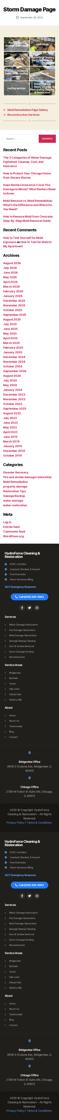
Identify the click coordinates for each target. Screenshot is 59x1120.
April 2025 (10, 338)
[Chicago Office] (30, 778)
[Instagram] (37, 608)
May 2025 (10, 333)
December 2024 (14, 357)
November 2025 (14, 305)
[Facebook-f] (22, 608)
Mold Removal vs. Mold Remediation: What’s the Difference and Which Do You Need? (28, 205)
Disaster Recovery (15, 472)
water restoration (15, 505)
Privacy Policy (15, 822)
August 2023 (12, 413)
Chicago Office (29, 787)
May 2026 (10, 277)
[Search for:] (19, 139)
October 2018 (12, 455)
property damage (15, 486)
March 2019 (11, 441)
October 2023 (12, 404)
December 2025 (14, 300)
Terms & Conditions (39, 822)
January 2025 (12, 352)
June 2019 (10, 436)
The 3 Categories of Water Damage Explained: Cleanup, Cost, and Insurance (27, 162)
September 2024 (14, 371)
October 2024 (12, 366)
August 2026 (12, 263)
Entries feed (11, 526)
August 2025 (12, 319)
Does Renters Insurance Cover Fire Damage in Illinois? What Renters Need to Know (29, 189)
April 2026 (10, 282)
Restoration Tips (14, 491)
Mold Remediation (15, 481)
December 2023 (14, 394)
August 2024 (12, 375)
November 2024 (14, 361)
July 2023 (10, 418)
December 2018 (14, 450)
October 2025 (12, 310)
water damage (13, 500)
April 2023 (10, 432)
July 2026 (10, 267)
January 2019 (12, 446)
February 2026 (13, 291)
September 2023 (14, 408)
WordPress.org (13, 536)
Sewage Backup (14, 496)
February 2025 (13, 347)
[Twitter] (30, 608)
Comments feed (14, 531)
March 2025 (11, 343)
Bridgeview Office (29, 761)
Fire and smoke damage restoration (27, 477)
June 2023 (10, 422)
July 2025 (10, 324)
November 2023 (14, 399)
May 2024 (10, 385)
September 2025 (14, 314)
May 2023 (10, 427)
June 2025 (10, 328)
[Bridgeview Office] (30, 753)
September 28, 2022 (31, 17)
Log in (7, 522)
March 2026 (11, 286)
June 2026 (10, 272)
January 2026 (12, 296)
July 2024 (10, 380)
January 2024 (12, 389)
